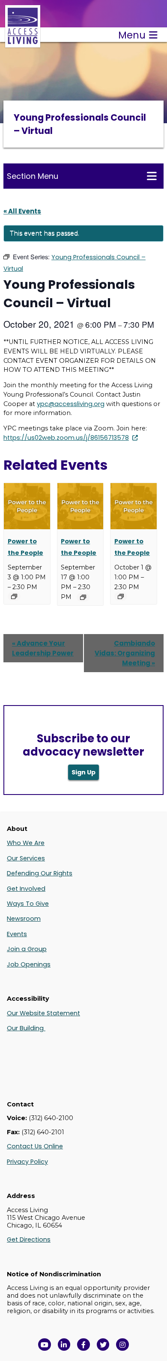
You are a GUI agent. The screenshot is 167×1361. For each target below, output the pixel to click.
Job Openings (29, 964)
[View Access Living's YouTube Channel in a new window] (44, 1344)
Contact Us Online (35, 1146)
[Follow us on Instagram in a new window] (122, 1344)
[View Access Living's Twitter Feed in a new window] (103, 1344)
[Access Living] (23, 43)
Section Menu (32, 176)
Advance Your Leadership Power (43, 648)
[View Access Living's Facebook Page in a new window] (83, 1344)
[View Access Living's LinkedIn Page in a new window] (64, 1344)
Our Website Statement (43, 1013)
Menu (132, 35)
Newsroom (24, 918)
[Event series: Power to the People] (14, 596)
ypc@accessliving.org (70, 404)
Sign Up (83, 772)
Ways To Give (28, 903)
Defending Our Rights (39, 873)
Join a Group (27, 949)
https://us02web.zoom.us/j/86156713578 (66, 437)
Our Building (26, 1028)
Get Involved (26, 888)
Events (17, 934)
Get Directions (29, 1239)
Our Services (26, 858)
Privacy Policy (27, 1161)
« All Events (22, 211)
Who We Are (26, 843)
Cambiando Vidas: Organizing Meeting (125, 653)
